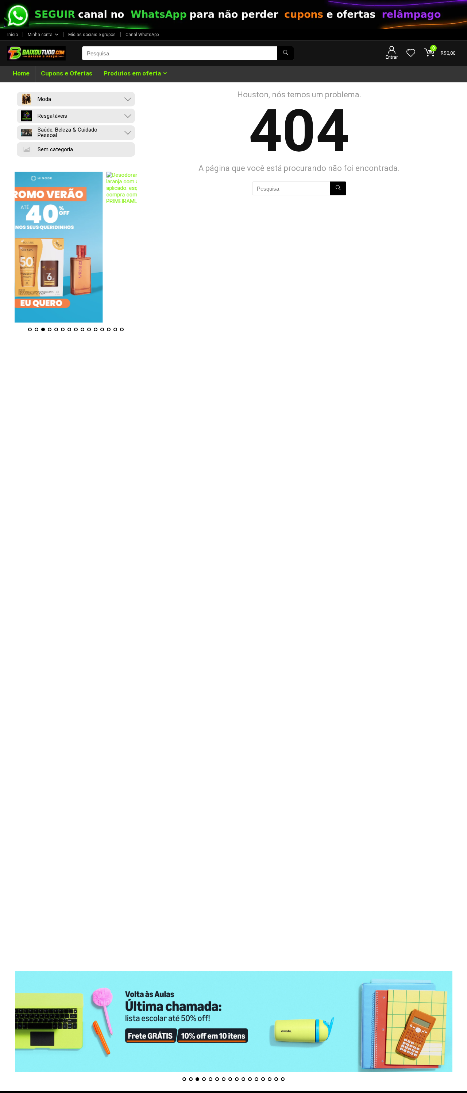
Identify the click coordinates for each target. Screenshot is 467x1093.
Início (12, 34)
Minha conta (40, 34)
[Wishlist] (410, 53)
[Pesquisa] (285, 53)
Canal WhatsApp (142, 34)
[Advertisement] (233, 920)
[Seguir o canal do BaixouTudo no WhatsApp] (233, 14)
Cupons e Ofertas (66, 73)
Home (21, 73)
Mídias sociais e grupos (92, 34)
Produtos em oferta (132, 73)
